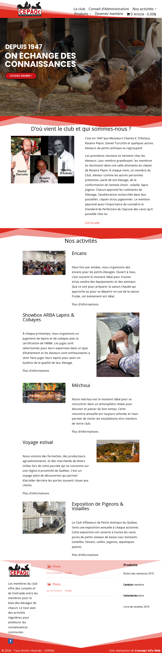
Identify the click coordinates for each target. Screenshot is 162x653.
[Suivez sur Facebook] (10, 641)
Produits (81, 14)
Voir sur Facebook (54, 573)
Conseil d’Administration (109, 9)
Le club (79, 9)
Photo (57, 566)
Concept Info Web (147, 650)
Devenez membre (109, 14)
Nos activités (143, 9)
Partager (68, 573)
